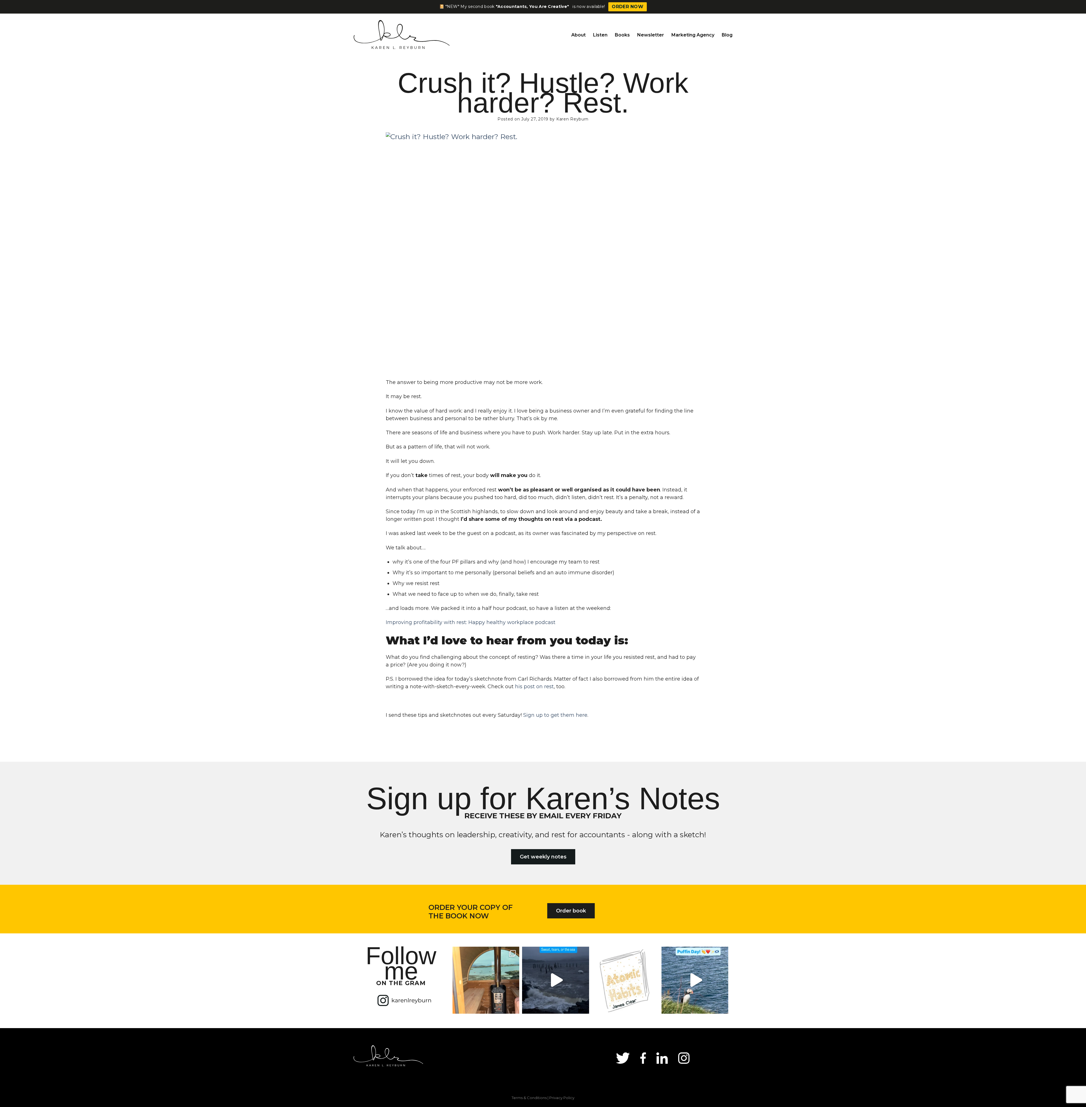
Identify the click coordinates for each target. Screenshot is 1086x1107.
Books (622, 35)
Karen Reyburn (572, 119)
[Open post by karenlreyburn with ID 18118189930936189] (486, 980)
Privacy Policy (561, 1097)
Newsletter (650, 35)
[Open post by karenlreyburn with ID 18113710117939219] (625, 980)
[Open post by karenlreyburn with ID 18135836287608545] (694, 980)
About (578, 35)
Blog (727, 35)
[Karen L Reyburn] (403, 35)
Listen (600, 35)
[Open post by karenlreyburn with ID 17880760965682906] (555, 980)
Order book (571, 911)
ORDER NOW (627, 6)
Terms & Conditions (529, 1097)
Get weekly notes (543, 857)
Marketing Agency (692, 35)
